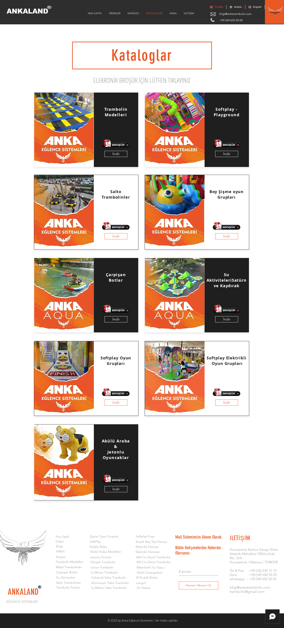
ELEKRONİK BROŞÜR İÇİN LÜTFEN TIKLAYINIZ (141, 80)
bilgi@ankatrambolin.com (235, 14)
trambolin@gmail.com (247, 591)
